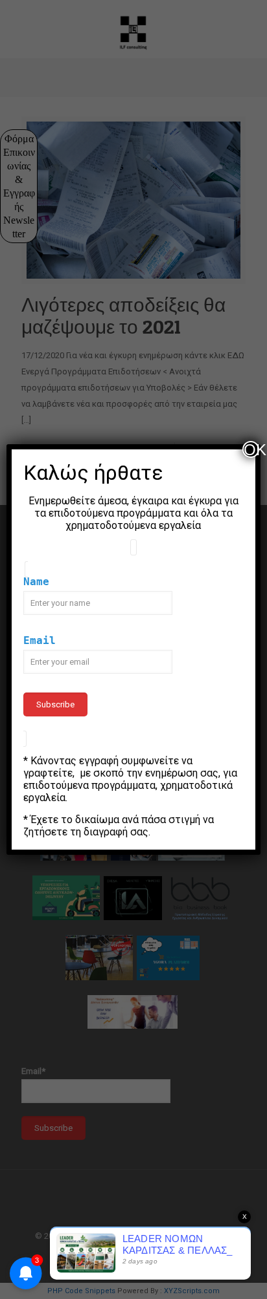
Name (36, 581)
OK (251, 449)
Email (39, 640)
